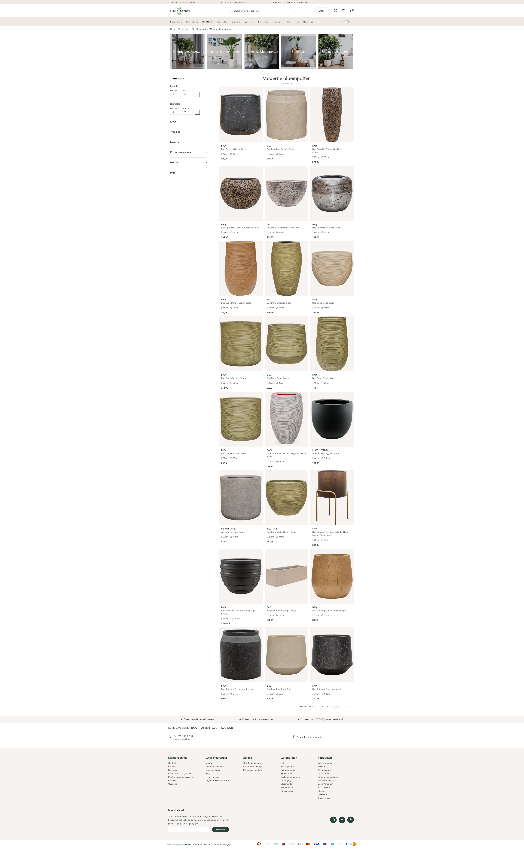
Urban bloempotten (182, 244)
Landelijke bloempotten (183, 238)
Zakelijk (175, 284)
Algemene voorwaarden (217, 780)
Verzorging (177, 259)
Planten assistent (180, 296)
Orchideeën (324, 787)
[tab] (187, 778)
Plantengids (177, 278)
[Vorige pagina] (318, 707)
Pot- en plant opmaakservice (235, 2)
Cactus (321, 791)
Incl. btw (341, 22)
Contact (172, 763)
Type (174, 248)
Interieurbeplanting (252, 766)
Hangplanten (324, 770)
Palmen (321, 766)
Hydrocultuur (178, 201)
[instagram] (333, 820)
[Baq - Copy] (286, 497)
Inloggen (210, 763)
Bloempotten (184, 29)
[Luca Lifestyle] (332, 419)
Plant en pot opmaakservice (181, 776)
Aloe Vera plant (325, 783)
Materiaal (176, 225)
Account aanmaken (215, 766)
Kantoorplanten (180, 195)
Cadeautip (176, 265)
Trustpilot (186, 844)
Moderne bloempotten (221, 29)
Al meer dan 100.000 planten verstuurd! (292, 2)
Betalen (172, 766)
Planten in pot (178, 302)
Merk (174, 254)
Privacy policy (212, 776)
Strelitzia (322, 794)
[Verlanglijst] (344, 11)
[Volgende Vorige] (351, 707)
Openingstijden (213, 770)
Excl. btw (353, 22)
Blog (208, 773)
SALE (172, 183)
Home (173, 29)
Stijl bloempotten (200, 29)
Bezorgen (173, 770)
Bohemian (178, 241)
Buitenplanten (178, 207)
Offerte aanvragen (252, 763)
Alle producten (325, 763)
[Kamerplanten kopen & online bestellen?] (179, 11)
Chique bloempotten (182, 232)
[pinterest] (350, 820)
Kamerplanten (178, 189)
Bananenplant (325, 780)
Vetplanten (323, 773)
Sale (283, 763)
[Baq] (241, 114)
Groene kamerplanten (328, 776)
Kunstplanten (178, 214)
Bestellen (172, 780)
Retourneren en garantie (180, 773)
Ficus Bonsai (324, 797)
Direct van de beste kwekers (183, 2)
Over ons (172, 783)
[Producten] (335, 11)
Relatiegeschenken (252, 770)
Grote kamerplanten (290, 776)
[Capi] (286, 419)
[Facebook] (342, 820)
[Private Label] (241, 497)
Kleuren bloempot (179, 251)
